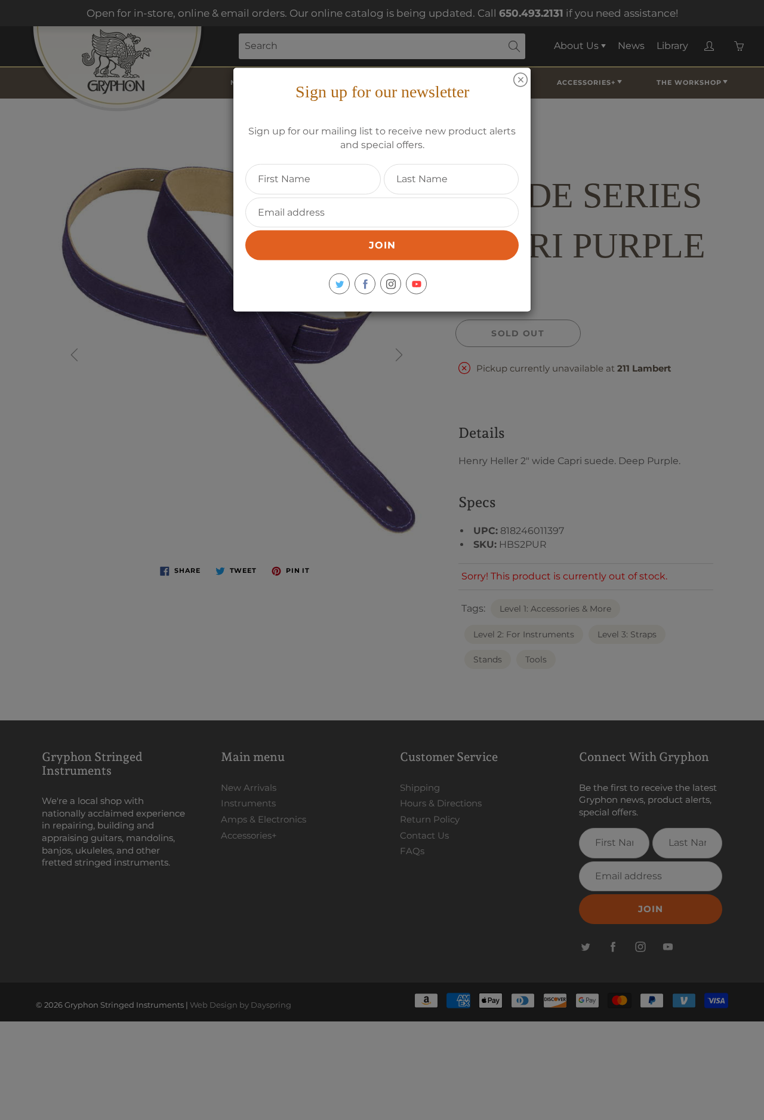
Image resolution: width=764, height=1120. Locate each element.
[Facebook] (365, 284)
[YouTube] (416, 284)
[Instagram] (390, 284)
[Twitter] (339, 284)
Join (382, 245)
